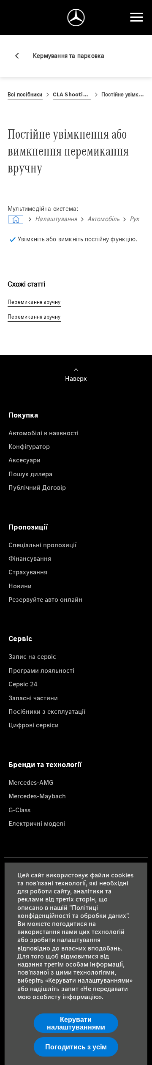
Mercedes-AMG (30, 782)
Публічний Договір (37, 487)
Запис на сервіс (32, 656)
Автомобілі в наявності (43, 433)
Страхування (27, 572)
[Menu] (136, 17)
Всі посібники (25, 94)
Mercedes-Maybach (37, 796)
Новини (20, 586)
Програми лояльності (41, 670)
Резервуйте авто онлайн (45, 599)
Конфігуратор (29, 446)
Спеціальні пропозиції (42, 545)
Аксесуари (24, 460)
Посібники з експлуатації (46, 711)
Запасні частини (33, 698)
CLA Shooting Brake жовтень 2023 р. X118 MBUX (72, 94)
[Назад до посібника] (20, 55)
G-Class (19, 810)
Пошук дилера (30, 474)
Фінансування (29, 558)
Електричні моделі (36, 823)
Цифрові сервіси (33, 725)
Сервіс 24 (23, 684)
